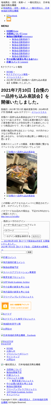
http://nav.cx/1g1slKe (10, 216)
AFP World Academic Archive (20, 392)
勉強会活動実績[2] (21, 53)
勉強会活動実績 (14, 386)
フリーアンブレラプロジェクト (22, 389)
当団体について (14, 369)
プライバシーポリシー (17, 354)
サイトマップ (13, 357)
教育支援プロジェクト (23, 381)
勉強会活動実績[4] (21, 48)
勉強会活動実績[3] (21, 50)
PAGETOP (6, 344)
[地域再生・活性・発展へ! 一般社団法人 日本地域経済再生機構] (25, 11)
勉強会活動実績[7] (21, 39)
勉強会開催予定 (14, 372)
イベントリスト (39, 112)
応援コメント (13, 375)
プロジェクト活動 (15, 378)
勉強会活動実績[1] (21, 56)
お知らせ (11, 351)
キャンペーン (13, 394)
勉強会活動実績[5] (21, 45)
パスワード (8, 230)
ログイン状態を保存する (18, 236)
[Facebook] (12, 16)
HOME (10, 348)
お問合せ (11, 359)
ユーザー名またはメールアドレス (19, 225)
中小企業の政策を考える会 (20, 383)
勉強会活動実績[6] (21, 42)
